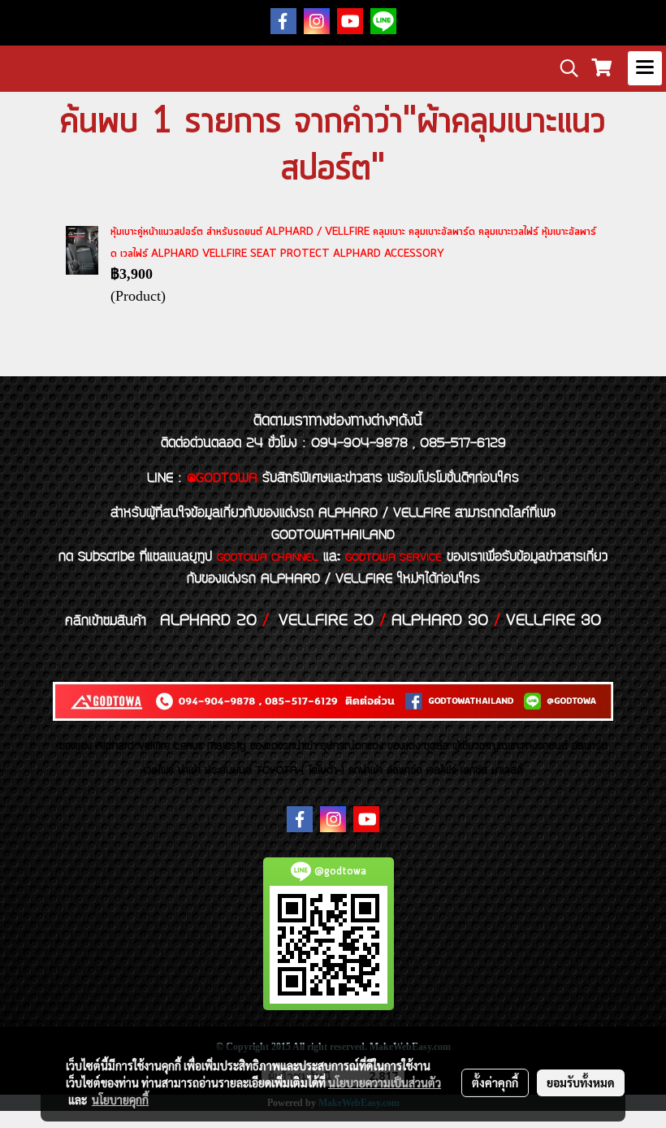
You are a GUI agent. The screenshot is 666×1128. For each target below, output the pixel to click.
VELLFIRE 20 (326, 621)
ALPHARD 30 (439, 621)
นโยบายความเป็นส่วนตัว (384, 1082)
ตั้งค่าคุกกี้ (495, 1082)
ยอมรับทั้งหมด (581, 1082)
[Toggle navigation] (645, 68)
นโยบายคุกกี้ (120, 1099)
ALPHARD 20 (208, 621)
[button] (563, 68)
